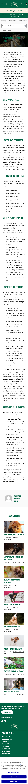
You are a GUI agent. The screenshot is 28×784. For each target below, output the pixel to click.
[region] (14, 770)
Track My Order (7, 739)
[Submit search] (6, 4)
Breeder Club (6, 749)
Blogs (9, 30)
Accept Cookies (14, 781)
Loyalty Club (6, 751)
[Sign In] (22, 4)
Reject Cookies (14, 777)
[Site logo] (14, 4)
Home (4, 30)
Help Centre (6, 753)
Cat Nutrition (23, 21)
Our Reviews (6, 746)
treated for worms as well (14, 274)
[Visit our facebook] (5, 721)
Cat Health (12, 21)
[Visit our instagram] (2, 721)
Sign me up (7, 712)
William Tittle (17, 496)
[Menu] (2, 4)
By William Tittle (18, 562)
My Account (6, 737)
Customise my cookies (14, 772)
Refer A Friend (6, 744)
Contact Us (5, 741)
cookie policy (20, 764)
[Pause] (26, 10)
